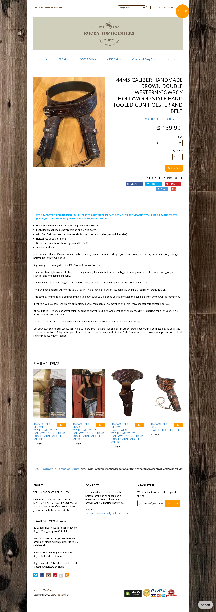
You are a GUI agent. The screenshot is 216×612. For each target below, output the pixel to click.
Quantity (178, 151)
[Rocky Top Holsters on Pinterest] (55, 575)
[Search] (144, 8)
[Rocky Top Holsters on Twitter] (35, 575)
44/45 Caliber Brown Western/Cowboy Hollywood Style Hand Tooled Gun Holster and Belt (49, 431)
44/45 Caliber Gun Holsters (66, 468)
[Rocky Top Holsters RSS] (67, 575)
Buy (61, 424)
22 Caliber (64, 59)
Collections (46, 468)
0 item (157, 7)
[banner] (108, 33)
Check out (167, 7)
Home (44, 59)
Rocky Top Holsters (163, 118)
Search (36, 590)
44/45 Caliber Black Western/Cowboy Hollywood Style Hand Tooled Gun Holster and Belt (88, 431)
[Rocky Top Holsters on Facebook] (42, 575)
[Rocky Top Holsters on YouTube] (61, 576)
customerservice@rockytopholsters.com (107, 513)
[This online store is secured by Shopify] (133, 596)
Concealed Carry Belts (144, 59)
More (170, 59)
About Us (47, 590)
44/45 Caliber (114, 59)
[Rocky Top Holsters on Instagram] (48, 575)
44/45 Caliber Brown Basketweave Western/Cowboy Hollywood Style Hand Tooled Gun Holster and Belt (127, 433)
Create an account (52, 7)
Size (180, 137)
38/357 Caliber (88, 59)
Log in (36, 7)
